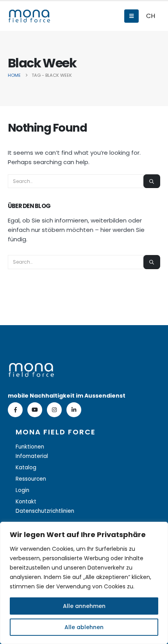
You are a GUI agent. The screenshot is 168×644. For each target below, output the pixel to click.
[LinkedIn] (73, 409)
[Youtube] (34, 409)
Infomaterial (32, 456)
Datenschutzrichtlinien (45, 511)
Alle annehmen (84, 606)
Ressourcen (31, 479)
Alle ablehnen (84, 627)
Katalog (26, 467)
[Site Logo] (29, 16)
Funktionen (30, 446)
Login (22, 490)
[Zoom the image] (31, 367)
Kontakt (26, 501)
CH (150, 15)
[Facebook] (15, 409)
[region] (84, 583)
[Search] (151, 181)
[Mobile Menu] (131, 16)
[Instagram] (54, 409)
